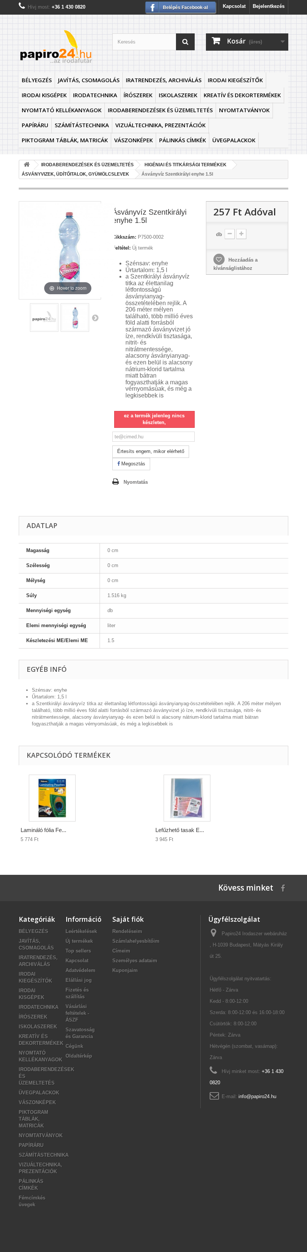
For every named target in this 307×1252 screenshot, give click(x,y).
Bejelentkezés (269, 6)
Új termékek (79, 941)
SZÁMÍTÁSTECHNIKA (82, 125)
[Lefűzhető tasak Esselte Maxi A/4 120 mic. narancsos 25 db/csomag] (187, 798)
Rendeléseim (127, 931)
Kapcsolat (234, 6)
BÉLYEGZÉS (37, 80)
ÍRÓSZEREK (138, 95)
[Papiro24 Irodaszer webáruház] (60, 46)
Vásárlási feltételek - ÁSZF (77, 1013)
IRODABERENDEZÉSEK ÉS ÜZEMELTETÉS (160, 110)
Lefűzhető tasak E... (179, 830)
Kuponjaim (125, 970)
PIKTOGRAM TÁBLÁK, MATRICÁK (65, 140)
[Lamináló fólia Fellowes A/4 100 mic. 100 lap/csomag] (52, 798)
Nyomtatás (136, 482)
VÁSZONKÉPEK (133, 140)
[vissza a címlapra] (26, 165)
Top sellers (78, 951)
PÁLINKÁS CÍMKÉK (182, 140)
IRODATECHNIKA (95, 95)
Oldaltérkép (79, 1056)
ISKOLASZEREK (178, 95)
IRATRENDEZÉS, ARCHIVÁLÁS (163, 80)
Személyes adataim (134, 960)
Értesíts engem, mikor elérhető (150, 451)
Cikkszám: (124, 237)
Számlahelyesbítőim (135, 941)
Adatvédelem (80, 970)
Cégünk (74, 1046)
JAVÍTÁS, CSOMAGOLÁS (88, 80)
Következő (95, 317)
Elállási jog (79, 980)
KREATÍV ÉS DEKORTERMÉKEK (242, 95)
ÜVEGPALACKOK (233, 140)
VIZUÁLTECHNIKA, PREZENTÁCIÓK (160, 125)
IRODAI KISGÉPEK (44, 95)
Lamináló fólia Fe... (43, 830)
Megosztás (132, 463)
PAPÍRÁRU (35, 125)
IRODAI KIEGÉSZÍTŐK (235, 80)
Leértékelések (81, 931)
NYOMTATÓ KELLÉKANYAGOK (61, 110)
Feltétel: (121, 248)
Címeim (121, 951)
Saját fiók (128, 919)
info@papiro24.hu (257, 1096)
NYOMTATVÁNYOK (244, 110)
